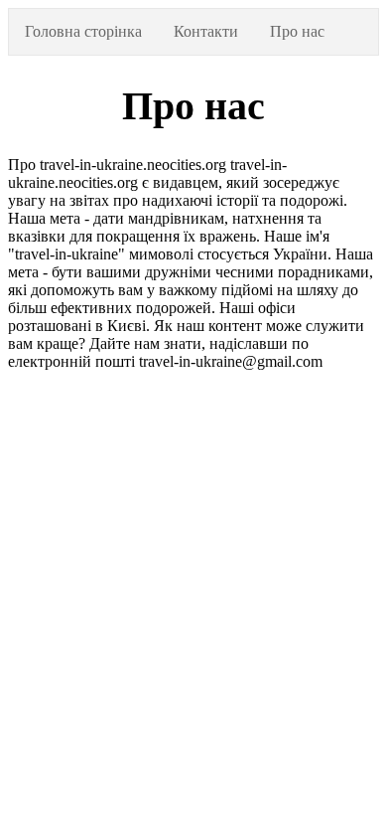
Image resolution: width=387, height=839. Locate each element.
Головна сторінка (83, 31)
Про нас (297, 31)
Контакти (206, 31)
